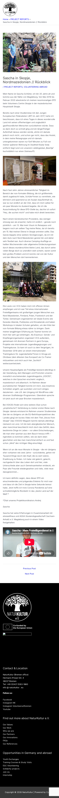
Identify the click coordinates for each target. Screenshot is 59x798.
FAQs (5, 740)
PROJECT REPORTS (13, 87)
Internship (7, 775)
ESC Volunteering (11, 765)
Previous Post (29, 569)
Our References (10, 744)
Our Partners (9, 734)
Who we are (8, 731)
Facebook (7, 700)
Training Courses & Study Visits (17, 762)
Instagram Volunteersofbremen (17, 706)
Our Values (8, 724)
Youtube (6, 709)
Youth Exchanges (11, 759)
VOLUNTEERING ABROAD (35, 87)
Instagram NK (9, 703)
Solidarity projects (11, 769)
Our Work (7, 728)
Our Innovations (10, 737)
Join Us (6, 772)
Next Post (29, 574)
